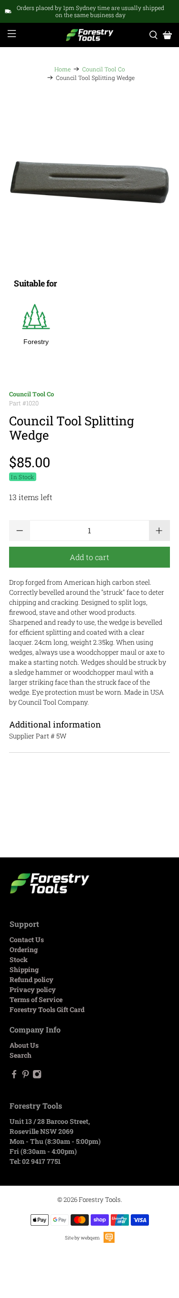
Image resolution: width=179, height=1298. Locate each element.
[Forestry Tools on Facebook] (14, 1076)
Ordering (24, 949)
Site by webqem (82, 1238)
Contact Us (27, 939)
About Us (24, 1045)
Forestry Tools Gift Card (47, 1009)
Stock (19, 959)
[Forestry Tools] (90, 35)
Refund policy (31, 979)
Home (62, 69)
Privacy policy (33, 989)
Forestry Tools (100, 1199)
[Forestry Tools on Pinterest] (25, 1076)
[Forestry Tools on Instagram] (37, 1076)
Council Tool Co (103, 69)
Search (21, 1055)
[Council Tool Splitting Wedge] (89, 182)
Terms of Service (36, 999)
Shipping (24, 969)
